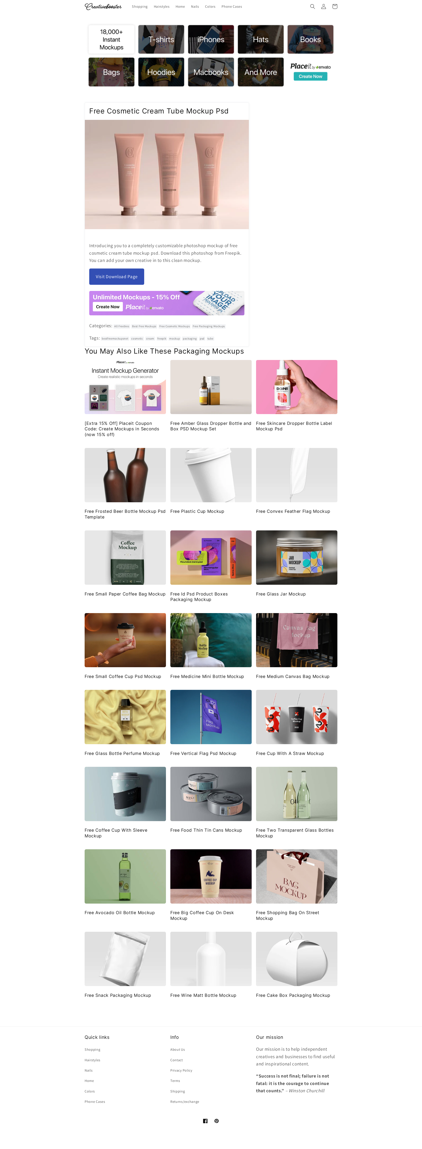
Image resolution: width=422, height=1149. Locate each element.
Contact (176, 1060)
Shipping (177, 1091)
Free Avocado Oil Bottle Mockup (120, 912)
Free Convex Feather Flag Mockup (293, 511)
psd (202, 338)
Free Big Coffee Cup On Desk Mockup (202, 915)
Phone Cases (95, 1101)
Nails (89, 1070)
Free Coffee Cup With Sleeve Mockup (116, 832)
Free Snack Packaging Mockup (118, 995)
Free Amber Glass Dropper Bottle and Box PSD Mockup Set (210, 426)
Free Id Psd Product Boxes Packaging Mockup (199, 596)
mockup (174, 338)
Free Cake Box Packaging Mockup (293, 995)
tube (210, 338)
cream (150, 338)
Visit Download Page (117, 276)
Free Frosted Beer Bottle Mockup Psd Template (125, 514)
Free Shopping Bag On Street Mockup (287, 915)
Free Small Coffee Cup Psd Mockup (123, 676)
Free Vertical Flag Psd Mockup (203, 753)
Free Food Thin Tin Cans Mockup (206, 830)
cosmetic (137, 338)
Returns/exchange (184, 1101)
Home (89, 1080)
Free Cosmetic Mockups (174, 326)
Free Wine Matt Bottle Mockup (203, 995)
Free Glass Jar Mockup (281, 594)
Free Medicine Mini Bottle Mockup (207, 676)
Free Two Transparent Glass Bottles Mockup (295, 832)
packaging (190, 338)
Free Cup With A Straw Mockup (290, 753)
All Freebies (121, 326)
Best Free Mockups (144, 326)
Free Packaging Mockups (209, 326)
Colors (90, 1091)
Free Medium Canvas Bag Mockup (293, 676)
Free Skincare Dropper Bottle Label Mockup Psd (294, 426)
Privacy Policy (181, 1070)
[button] (312, 6)
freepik (161, 338)
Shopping (92, 1049)
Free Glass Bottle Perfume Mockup (122, 753)
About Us (177, 1049)
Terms (175, 1080)
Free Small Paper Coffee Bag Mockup (125, 594)
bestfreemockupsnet (115, 338)
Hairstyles (92, 1060)
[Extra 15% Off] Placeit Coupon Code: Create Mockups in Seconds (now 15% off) (122, 429)
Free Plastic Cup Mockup (197, 511)
